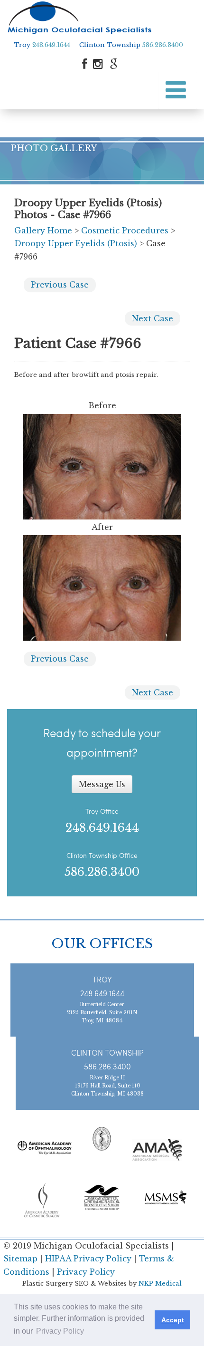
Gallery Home (43, 230)
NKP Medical (160, 1283)
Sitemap (20, 1258)
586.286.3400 (162, 45)
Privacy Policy (86, 1272)
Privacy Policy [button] (60, 1331)
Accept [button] (172, 1320)
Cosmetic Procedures (124, 230)
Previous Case (60, 284)
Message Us (102, 784)
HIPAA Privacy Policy (88, 1258)
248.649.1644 (51, 45)
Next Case (152, 318)
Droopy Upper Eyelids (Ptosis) (75, 243)
